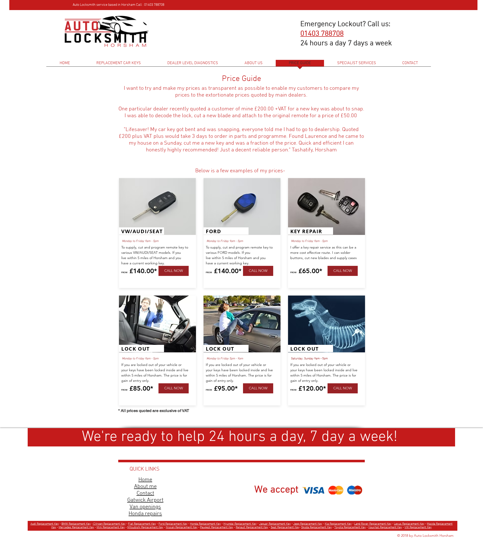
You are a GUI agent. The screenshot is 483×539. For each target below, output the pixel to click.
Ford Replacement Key (172, 524)
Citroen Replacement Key (109, 524)
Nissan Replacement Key (181, 527)
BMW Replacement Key (76, 524)
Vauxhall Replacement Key (385, 527)
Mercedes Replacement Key (76, 527)
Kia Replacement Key (338, 524)
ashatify (304, 150)
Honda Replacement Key (205, 524)
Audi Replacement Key (44, 524)
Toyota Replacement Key (350, 527)
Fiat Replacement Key (142, 524)
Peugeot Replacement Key (216, 527)
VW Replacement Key (418, 527)
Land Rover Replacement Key (372, 524)
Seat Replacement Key (285, 527)
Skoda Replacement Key (316, 527)
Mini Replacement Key (111, 527)
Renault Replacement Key (252, 527)
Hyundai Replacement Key (240, 524)
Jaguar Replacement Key (275, 524)
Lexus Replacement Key (409, 524)
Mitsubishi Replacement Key (145, 527)
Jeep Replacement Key (307, 524)
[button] (356, 65)
